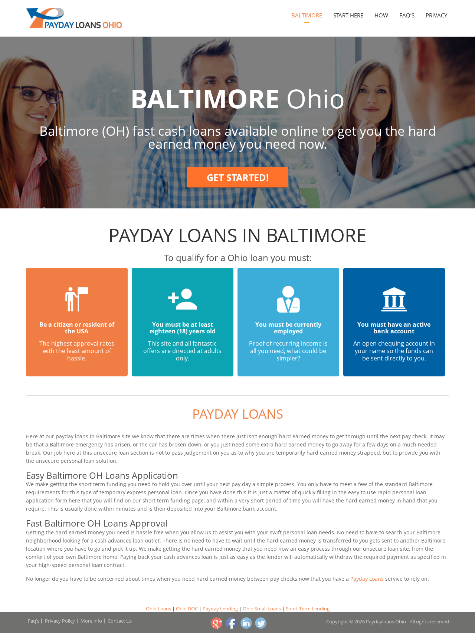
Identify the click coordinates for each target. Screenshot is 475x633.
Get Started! (238, 177)
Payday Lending (220, 608)
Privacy (436, 15)
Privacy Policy (60, 620)
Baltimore (306, 15)
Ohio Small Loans (262, 608)
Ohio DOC (187, 608)
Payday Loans (237, 413)
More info (91, 620)
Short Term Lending (308, 608)
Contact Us (120, 620)
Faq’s (407, 15)
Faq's (33, 620)
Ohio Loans (158, 608)
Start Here (348, 15)
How (381, 15)
